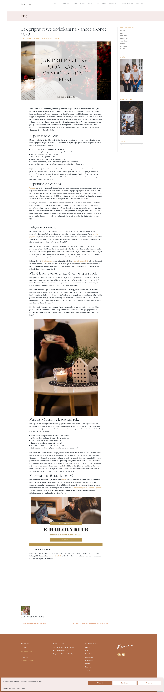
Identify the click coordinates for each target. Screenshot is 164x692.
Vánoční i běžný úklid (80, 261)
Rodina (122, 44)
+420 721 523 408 (27, 660)
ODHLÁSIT (139, 4)
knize (64, 480)
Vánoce (32, 188)
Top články (123, 49)
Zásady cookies (7, 688)
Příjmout (100, 683)
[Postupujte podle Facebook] (119, 654)
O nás (90, 4)
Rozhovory (123, 46)
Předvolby (149, 683)
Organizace (57, 39)
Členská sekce (127, 4)
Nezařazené (124, 38)
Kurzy (82, 4)
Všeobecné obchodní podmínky (63, 647)
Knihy (97, 4)
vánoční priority (47, 261)
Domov (50, 39)
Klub (75, 4)
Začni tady (65, 4)
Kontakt (112, 4)
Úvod (56, 4)
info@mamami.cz (27, 651)
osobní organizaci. (95, 488)
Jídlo (121, 33)
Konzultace (123, 36)
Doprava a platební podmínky (63, 654)
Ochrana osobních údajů (18, 688)
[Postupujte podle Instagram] (123, 654)
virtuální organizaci (80, 488)
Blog (104, 4)
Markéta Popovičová (32, 39)
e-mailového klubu (55, 556)
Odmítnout (124, 683)
